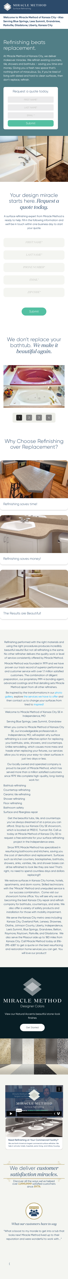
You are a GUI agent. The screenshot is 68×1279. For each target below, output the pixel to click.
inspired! (39, 704)
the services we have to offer (41, 696)
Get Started (32, 1027)
